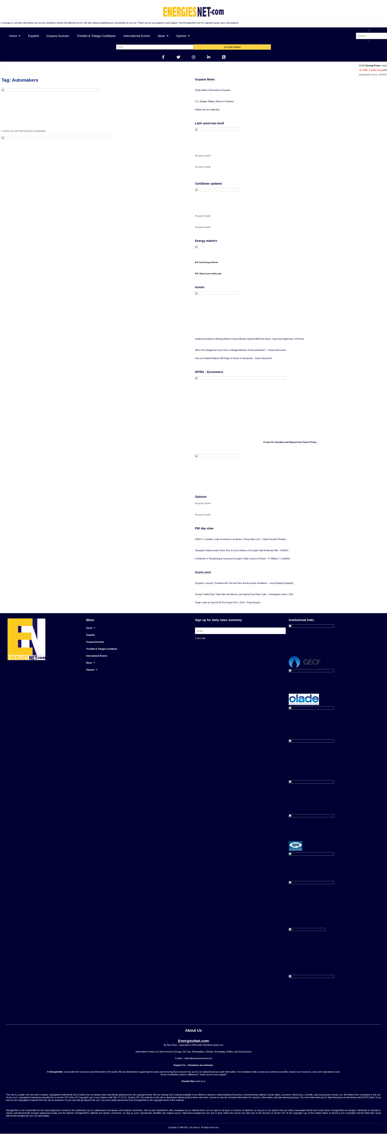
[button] (369, 30)
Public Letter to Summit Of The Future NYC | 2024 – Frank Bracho (227, 602)
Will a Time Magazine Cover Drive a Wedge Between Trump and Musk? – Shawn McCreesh (240, 350)
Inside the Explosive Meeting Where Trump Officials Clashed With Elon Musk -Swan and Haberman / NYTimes (249, 339)
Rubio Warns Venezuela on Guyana (212, 90)
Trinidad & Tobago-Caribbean (96, 36)
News (161, 36)
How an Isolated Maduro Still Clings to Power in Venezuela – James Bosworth (233, 358)
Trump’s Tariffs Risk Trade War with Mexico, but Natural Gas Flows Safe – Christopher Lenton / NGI (244, 594)
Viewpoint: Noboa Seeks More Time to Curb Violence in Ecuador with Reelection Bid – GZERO (241, 550)
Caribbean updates (208, 183)
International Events (136, 36)
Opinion (181, 36)
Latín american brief (209, 123)
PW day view (204, 528)
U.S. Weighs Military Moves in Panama (214, 101)
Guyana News (205, 79)
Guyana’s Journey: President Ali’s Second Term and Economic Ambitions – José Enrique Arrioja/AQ (244, 583)
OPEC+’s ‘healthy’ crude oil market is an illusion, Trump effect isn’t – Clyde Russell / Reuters (240, 539)
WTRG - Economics (209, 372)
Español (33, 36)
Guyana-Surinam (57, 36)
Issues (199, 287)
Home (13, 36)
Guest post (203, 572)
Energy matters (206, 240)
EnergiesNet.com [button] (191, 23)
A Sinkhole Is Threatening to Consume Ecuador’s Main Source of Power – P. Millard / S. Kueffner (242, 558)
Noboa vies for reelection (207, 109)
